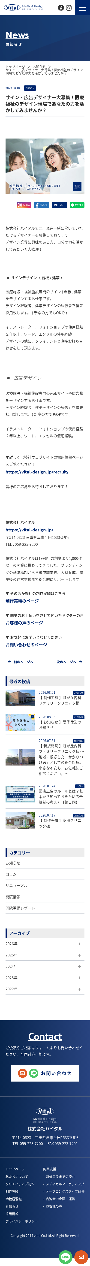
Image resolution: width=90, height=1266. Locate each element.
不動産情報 (14, 1199)
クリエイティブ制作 (20, 1184)
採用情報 (12, 1213)
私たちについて (17, 1176)
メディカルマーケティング (65, 1184)
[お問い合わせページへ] (81, 1257)
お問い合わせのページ (26, 645)
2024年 (12, 966)
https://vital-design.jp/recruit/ (37, 472)
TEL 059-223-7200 (27, 1143)
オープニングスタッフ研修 (65, 1191)
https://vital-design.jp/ (29, 530)
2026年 (12, 943)
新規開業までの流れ (60, 1176)
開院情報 (13, 896)
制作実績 (12, 1191)
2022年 (12, 989)
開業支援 (49, 1169)
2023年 (12, 977)
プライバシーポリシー (22, 1221)
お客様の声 (54, 1206)
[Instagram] (69, 7)
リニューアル (16, 885)
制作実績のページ (22, 601)
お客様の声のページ (24, 623)
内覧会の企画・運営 (60, 1198)
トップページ (16, 66)
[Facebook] (61, 7)
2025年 (12, 955)
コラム (11, 874)
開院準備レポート (20, 908)
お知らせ (13, 862)
